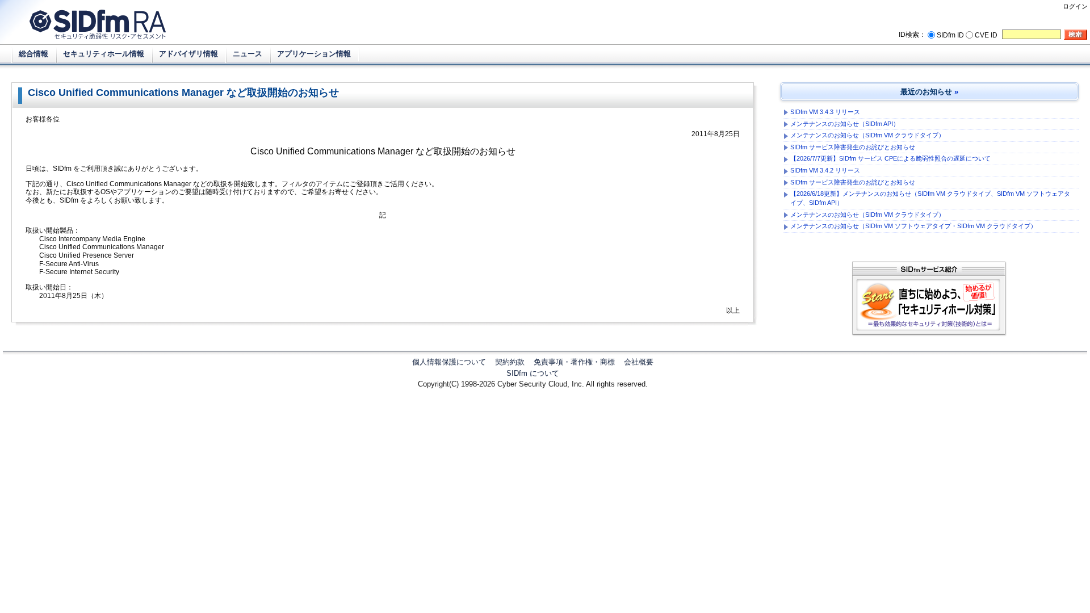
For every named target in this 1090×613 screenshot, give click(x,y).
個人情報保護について (449, 362)
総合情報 (33, 53)
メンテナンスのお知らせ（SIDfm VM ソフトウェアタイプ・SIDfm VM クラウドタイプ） (913, 225)
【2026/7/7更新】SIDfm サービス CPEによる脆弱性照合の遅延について (890, 158)
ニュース (247, 53)
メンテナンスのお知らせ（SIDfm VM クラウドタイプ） (867, 135)
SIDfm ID (950, 35)
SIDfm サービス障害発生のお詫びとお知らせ (852, 147)
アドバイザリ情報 (188, 53)
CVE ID (986, 35)
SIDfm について (532, 373)
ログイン (1075, 6)
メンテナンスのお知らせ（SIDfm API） (844, 123)
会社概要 (638, 362)
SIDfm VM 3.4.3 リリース (825, 111)
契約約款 (510, 362)
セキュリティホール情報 (103, 53)
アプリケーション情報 (314, 53)
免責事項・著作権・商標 (574, 362)
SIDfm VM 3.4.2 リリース (825, 170)
